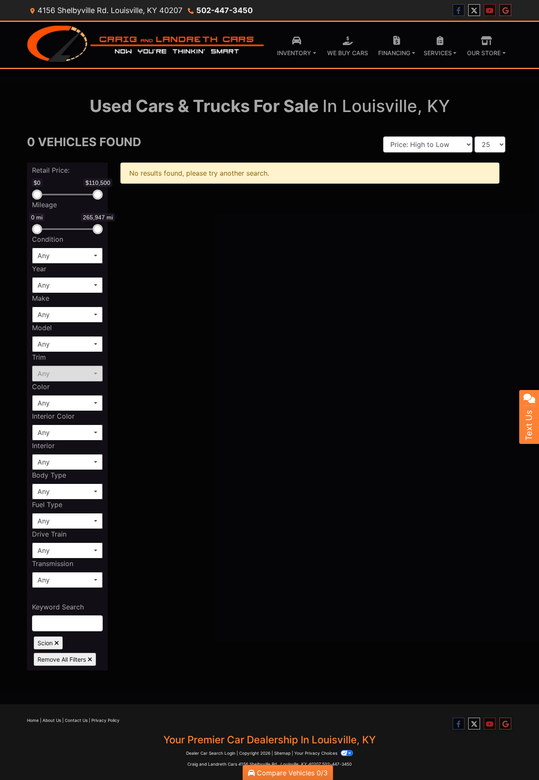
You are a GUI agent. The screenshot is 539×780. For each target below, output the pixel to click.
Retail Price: (50, 170)
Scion (45, 642)
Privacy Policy (105, 720)
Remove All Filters (62, 659)
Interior (43, 445)
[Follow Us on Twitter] (474, 10)
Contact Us (76, 720)
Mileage (44, 204)
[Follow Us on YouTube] (490, 10)
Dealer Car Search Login (210, 753)
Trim (39, 357)
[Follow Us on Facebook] (458, 10)
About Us (52, 720)
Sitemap (282, 753)
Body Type (49, 475)
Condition (47, 239)
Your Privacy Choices (316, 753)
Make (40, 298)
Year (39, 268)
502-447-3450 (224, 10)
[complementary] (513, 754)
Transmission (52, 563)
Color (41, 386)
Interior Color (53, 416)
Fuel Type (47, 504)
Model (42, 327)
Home (33, 720)
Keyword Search (58, 607)
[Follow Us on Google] (505, 10)
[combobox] (67, 256)
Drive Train (49, 534)
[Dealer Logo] (146, 44)
